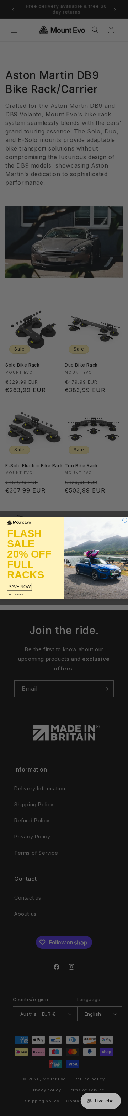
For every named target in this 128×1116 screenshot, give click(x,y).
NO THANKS (16, 594)
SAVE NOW (19, 586)
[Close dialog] (125, 520)
